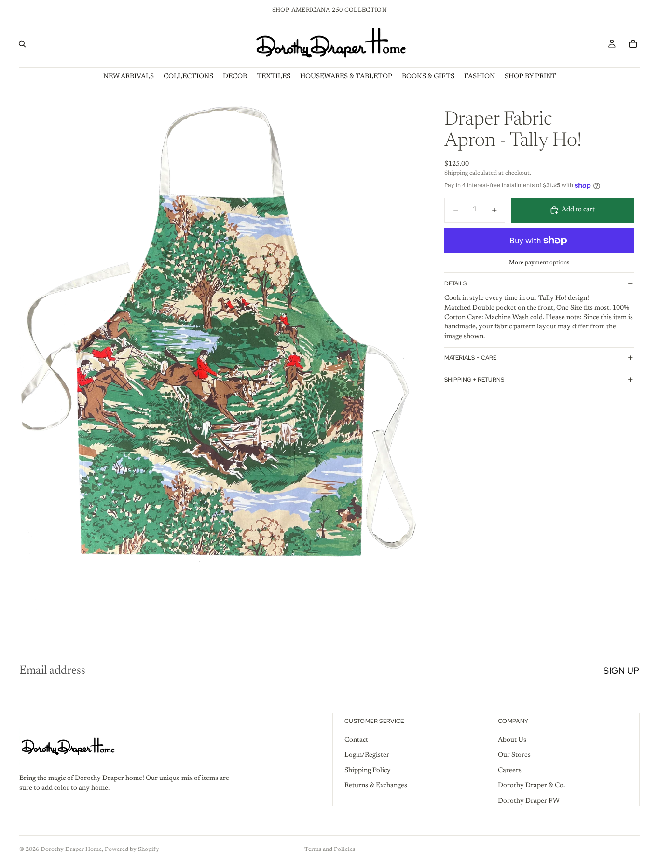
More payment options (539, 263)
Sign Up (622, 670)
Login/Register (366, 755)
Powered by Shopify (132, 849)
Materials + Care (470, 358)
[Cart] (633, 44)
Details (455, 283)
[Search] (22, 44)
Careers (510, 770)
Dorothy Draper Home (71, 849)
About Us (512, 740)
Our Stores (514, 755)
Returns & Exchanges (375, 785)
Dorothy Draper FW (529, 801)
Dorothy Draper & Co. (531, 785)
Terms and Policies (329, 849)
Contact (356, 740)
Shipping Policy (367, 770)
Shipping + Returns (474, 379)
